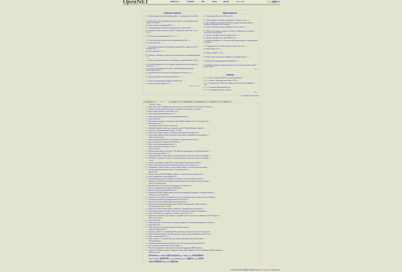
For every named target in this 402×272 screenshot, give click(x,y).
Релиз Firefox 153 (154, 225)
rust (168, 255)
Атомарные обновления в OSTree (220, 90)
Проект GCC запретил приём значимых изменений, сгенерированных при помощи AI (175, 208)
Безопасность (200, 101)
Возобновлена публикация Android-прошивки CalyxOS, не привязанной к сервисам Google (177, 204)
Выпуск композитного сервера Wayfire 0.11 (162, 190)
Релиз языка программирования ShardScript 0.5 (222, 61)
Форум (175, 101)
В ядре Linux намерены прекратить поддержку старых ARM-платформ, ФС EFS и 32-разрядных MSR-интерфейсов (185, 250)
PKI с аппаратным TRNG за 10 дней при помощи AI (226, 78)
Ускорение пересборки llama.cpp (220, 87)
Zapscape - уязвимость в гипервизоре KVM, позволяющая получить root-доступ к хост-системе (179, 232)
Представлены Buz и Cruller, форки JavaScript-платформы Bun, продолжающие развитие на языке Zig (181, 222)
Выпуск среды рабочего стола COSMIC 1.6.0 (221, 38)
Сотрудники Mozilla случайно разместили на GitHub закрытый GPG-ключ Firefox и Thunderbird (178, 156)
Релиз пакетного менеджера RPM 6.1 (161, 25)
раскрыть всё (193, 85)
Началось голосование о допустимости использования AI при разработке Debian (174, 55)
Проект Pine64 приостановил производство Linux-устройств (225, 27)
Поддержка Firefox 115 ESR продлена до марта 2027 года (225, 46)
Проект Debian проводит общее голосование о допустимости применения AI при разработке (178, 135)
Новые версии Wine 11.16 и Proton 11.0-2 (219, 16)
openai (174, 261)
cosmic (156, 259)
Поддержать (266, 270)
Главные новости (172, 13)
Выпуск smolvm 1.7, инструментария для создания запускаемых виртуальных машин (176, 238)
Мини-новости (230, 13)
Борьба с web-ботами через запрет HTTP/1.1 (224, 80)
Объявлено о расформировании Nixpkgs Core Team (165, 130)
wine (201, 258)
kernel (154, 255)
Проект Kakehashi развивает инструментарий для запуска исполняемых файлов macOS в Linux (179, 234)
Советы (230, 75)
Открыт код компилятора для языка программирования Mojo (168, 40)
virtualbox (198, 255)
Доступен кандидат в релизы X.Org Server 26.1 (221, 35)
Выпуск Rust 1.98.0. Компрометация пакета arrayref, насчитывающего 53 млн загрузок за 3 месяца (180, 107)
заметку (257, 95)
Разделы (150, 101)
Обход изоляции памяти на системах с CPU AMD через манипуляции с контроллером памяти (178, 151)
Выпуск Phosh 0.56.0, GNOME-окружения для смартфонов (167, 202)
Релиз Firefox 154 (154, 43)
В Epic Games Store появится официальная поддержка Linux (226, 57)
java (168, 262)
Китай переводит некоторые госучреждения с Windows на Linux (227, 20)
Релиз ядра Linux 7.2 (155, 51)
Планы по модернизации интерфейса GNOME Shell (165, 81)
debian (158, 261)
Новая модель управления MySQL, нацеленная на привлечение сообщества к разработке (177, 211)
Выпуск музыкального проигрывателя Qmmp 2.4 (164, 77)
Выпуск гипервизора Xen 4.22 (158, 236)
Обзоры (225, 101)
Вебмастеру (275, 270)
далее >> (199, 85)
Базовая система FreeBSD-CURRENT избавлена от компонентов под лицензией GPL (176, 174)
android (164, 258)
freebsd (151, 259)
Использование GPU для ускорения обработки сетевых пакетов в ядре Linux (173, 165)
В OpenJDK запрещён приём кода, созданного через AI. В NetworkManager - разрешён (176, 128)
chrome (178, 258)
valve (151, 261)
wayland (175, 255)
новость (252, 95)
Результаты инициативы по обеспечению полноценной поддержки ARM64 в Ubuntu (175, 248)
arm (164, 261)
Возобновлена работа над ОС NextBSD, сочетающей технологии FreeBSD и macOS (175, 179)
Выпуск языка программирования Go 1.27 (162, 36)
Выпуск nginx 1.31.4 (213, 49)
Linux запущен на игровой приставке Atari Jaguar (164, 245)
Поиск (238, 1)
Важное (162, 101)
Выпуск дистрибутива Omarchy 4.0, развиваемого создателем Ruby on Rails (173, 60)
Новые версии (187, 101)
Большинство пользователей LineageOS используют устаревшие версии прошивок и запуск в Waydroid (182, 197)
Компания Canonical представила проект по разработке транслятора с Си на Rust (174, 109)
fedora (195, 259)
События (213, 101)
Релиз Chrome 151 (154, 220)
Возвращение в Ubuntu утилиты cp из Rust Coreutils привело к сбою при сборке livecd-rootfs (178, 167)
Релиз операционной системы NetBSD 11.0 (162, 176)
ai (150, 255)
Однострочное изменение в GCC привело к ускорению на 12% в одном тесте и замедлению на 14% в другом (183, 215)
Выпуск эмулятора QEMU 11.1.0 (159, 83)
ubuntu (189, 256)
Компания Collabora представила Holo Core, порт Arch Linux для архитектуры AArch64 (176, 243)
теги (242, 1)
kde (185, 255)
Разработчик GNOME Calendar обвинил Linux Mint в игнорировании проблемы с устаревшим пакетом (181, 192)
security (171, 259)
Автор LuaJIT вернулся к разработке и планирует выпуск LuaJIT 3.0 (170, 213)
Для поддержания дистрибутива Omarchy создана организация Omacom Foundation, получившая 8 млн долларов (228, 23)
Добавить (247, 95)
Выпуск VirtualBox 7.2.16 (214, 53)
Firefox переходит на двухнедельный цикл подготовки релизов (169, 227)
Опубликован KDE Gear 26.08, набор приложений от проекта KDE (170, 28)
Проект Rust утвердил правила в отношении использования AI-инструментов (173, 132)
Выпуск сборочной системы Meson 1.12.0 (162, 146)
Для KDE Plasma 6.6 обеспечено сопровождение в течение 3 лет (169, 72)
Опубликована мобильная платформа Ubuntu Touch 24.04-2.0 (168, 199)
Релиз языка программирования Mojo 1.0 (162, 144)
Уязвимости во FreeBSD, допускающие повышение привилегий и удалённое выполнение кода (178, 181)
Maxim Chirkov (249, 270)
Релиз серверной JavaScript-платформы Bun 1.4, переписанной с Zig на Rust (173, 16)
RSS (242, 95)
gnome (184, 259)
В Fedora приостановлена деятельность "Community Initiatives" (169, 169)
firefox (163, 256)
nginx (190, 258)
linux (159, 256)
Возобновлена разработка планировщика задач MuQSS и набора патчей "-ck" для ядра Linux (178, 121)
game (181, 256)
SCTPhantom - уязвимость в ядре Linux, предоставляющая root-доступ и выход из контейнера (179, 158)
